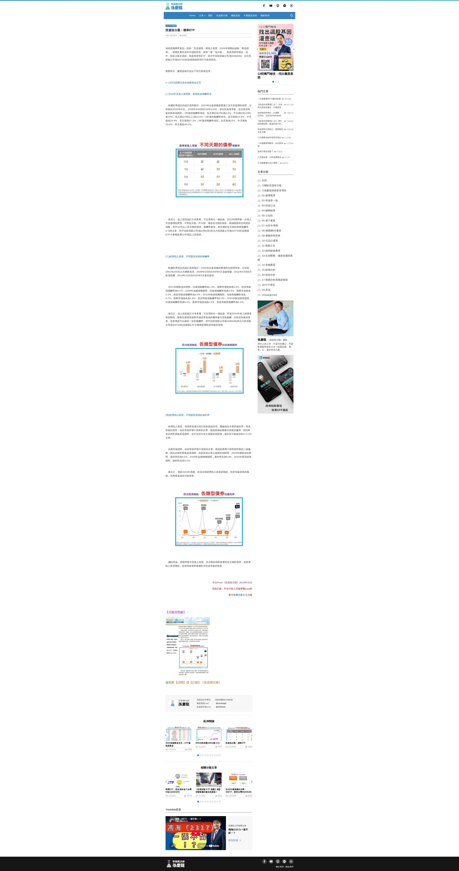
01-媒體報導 (268, 195)
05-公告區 (267, 215)
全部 (264, 180)
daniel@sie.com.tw (224, 700)
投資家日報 (222, 15)
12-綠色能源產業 (271, 250)
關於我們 (280, 867)
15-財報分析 (268, 269)
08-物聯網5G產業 (271, 230)
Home (192, 15)
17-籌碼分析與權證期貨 (275, 280)
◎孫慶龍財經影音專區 (274, 190)
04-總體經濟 (268, 210)
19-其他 (266, 290)
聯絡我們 (265, 15)
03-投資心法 (268, 205)
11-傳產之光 (268, 245)
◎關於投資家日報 (272, 185)
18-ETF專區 (171, 26)
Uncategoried (269, 295)
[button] (198, 755)
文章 (201, 15)
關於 (210, 15)
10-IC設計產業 (270, 240)
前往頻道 (233, 840)
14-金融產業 (268, 264)
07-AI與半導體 (270, 225)
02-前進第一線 (270, 200)
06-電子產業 (268, 220)
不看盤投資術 (250, 15)
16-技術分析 (268, 274)
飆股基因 (235, 15)
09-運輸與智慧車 (271, 235)
